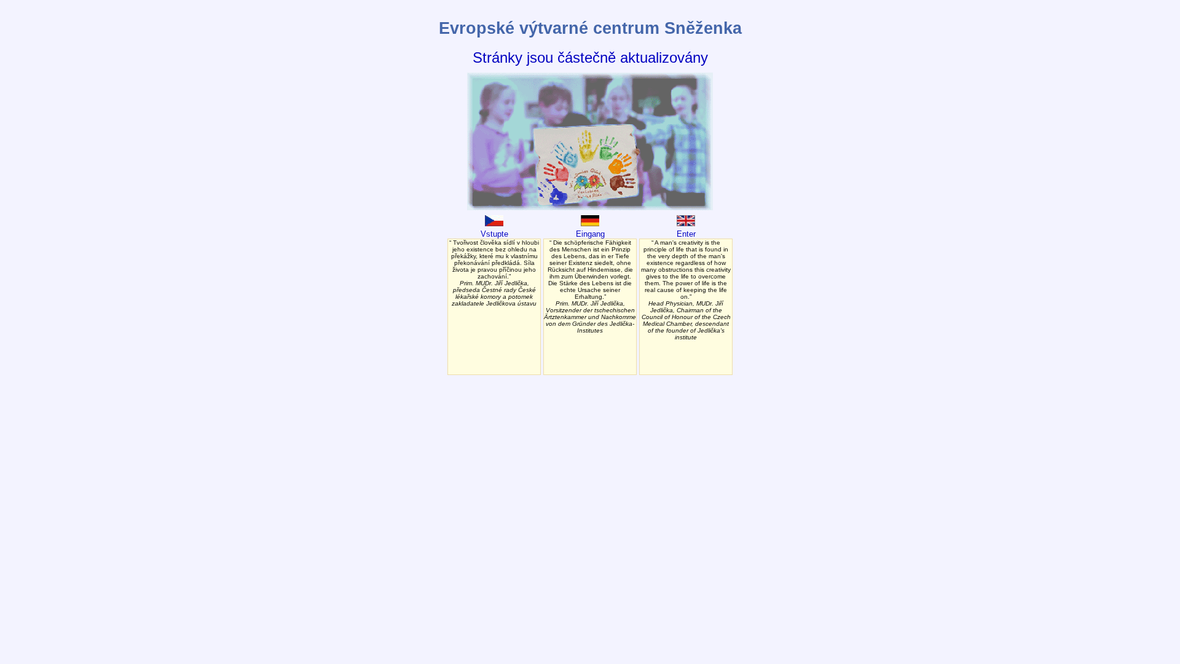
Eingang (590, 234)
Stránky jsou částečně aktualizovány (590, 57)
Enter (686, 234)
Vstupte (494, 234)
